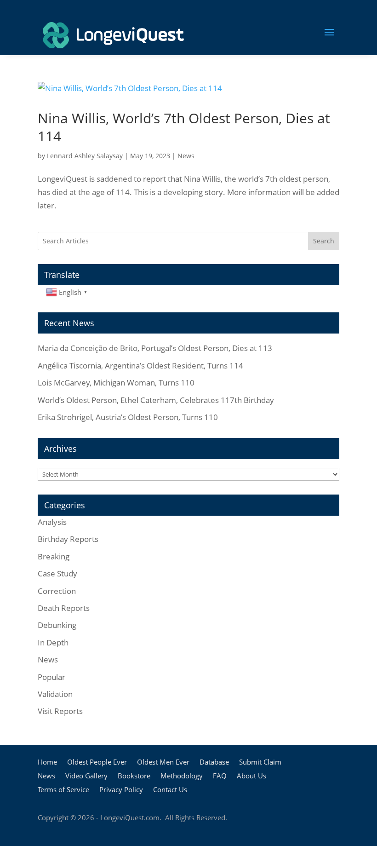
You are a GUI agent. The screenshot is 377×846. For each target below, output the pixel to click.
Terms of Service (63, 790)
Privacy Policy (121, 790)
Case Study (57, 573)
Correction (57, 591)
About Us (251, 776)
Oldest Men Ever (163, 762)
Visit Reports (60, 711)
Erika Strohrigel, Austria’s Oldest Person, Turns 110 (128, 417)
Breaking (53, 556)
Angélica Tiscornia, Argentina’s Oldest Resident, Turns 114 (140, 365)
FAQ (220, 776)
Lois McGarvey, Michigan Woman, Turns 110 (116, 382)
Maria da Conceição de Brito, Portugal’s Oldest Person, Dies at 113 (155, 348)
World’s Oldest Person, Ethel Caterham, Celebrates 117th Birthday (156, 400)
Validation (55, 694)
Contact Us (170, 790)
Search (323, 240)
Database (214, 762)
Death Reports (64, 608)
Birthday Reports (68, 539)
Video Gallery (86, 776)
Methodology (181, 776)
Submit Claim (260, 762)
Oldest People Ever (97, 762)
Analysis (52, 522)
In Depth (53, 642)
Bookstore (134, 776)
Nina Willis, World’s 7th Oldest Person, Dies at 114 (184, 127)
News (185, 155)
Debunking (57, 625)
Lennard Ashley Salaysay (85, 155)
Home (47, 762)
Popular (51, 677)
